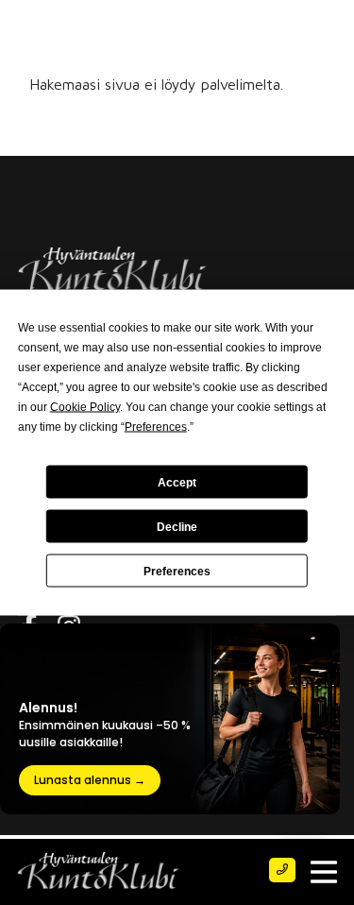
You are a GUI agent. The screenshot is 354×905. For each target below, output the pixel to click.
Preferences (177, 570)
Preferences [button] (156, 427)
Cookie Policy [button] (85, 407)
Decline (177, 526)
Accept (177, 481)
